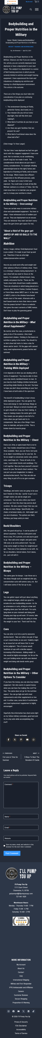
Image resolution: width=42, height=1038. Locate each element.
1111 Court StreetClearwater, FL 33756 (21, 887)
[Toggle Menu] (37, 9)
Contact (21, 972)
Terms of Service (21, 1033)
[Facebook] (13, 1011)
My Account (29, 1)
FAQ (21, 976)
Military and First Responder (21, 984)
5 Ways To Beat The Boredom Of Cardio (31, 756)
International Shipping (21, 980)
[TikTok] (33, 1011)
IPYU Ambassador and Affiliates (21, 987)
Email (7, 827)
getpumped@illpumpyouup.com (21, 893)
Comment (9, 784)
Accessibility (21, 1029)
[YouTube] (18, 1011)
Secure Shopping (21, 999)
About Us (21, 968)
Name (7, 817)
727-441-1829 (21, 896)
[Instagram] (9, 1011)
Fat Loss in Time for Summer (10, 756)
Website (8, 838)
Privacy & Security (21, 1022)
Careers (21, 991)
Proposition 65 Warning (21, 1002)
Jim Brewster (17, 50)
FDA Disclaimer (21, 1026)
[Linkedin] (28, 1011)
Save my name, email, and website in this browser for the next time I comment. (20, 846)
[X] (23, 1011)
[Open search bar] (31, 9)
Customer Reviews (21, 995)
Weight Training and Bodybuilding (21, 47)
